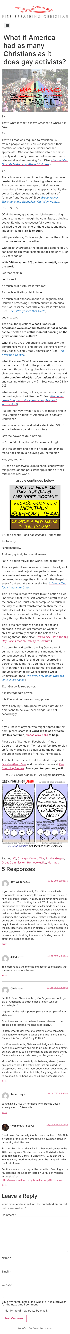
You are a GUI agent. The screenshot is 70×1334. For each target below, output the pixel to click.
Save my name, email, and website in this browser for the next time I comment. (34, 1303)
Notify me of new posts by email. (26, 1310)
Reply (4, 944)
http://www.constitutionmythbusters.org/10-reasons (32, 1180)
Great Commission (13, 862)
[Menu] (7, 25)
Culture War (36, 858)
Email (6, 1271)
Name (6, 1257)
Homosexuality (36, 862)
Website (7, 1285)
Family (50, 858)
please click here (37, 735)
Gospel (59, 858)
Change (23, 858)
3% (14, 858)
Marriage (53, 862)
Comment (9, 1215)
